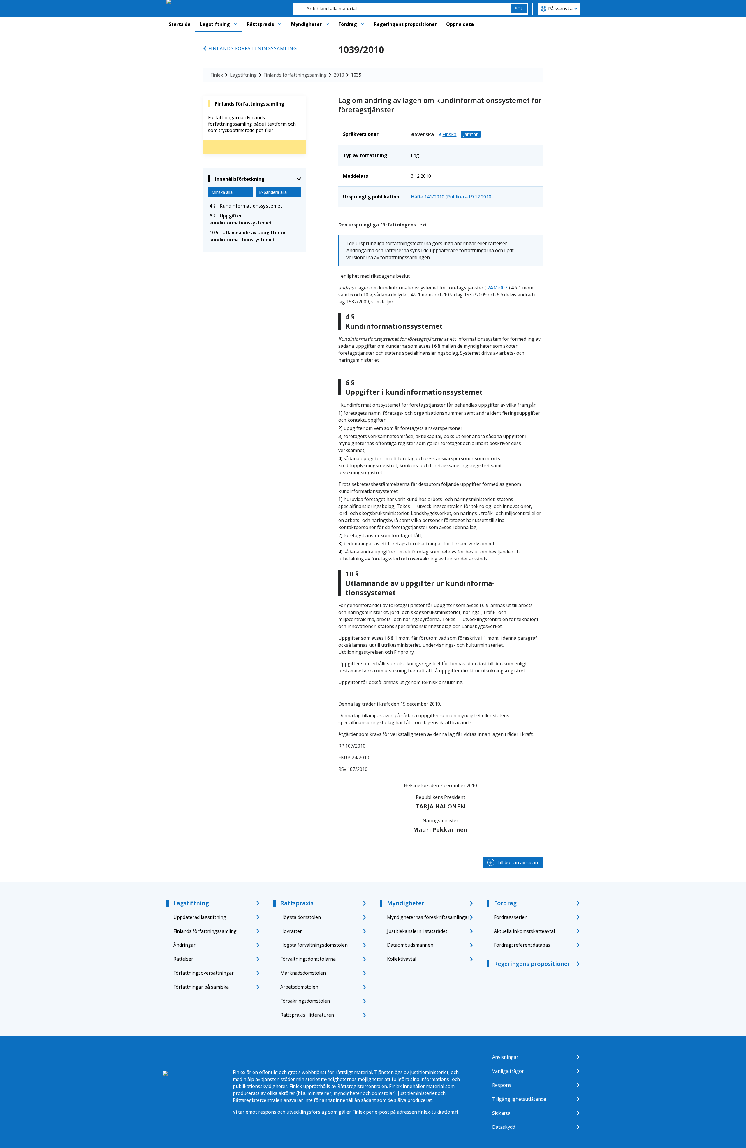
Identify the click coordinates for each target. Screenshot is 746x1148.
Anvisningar (505, 1057)
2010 (339, 75)
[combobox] (402, 9)
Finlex (216, 75)
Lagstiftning (215, 24)
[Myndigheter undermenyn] (327, 24)
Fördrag (348, 24)
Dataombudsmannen (410, 945)
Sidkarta (501, 1113)
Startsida (180, 24)
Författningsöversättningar (203, 973)
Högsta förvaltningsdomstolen (314, 945)
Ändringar (184, 945)
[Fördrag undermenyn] (362, 24)
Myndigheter (306, 24)
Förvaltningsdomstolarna (308, 959)
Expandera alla (273, 192)
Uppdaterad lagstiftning (199, 917)
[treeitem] (254, 205)
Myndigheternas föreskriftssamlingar (428, 917)
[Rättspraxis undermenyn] (279, 24)
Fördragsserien (510, 917)
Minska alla (222, 192)
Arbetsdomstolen (299, 987)
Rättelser (183, 959)
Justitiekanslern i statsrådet (417, 931)
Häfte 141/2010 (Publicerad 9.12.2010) (452, 197)
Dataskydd (503, 1127)
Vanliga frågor (508, 1071)
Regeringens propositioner (405, 24)
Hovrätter (291, 931)
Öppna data (460, 24)
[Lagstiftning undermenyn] (235, 24)
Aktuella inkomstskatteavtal (524, 931)
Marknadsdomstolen (303, 973)
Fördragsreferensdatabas (522, 945)
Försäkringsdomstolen (305, 1001)
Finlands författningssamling (252, 48)
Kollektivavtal (401, 959)
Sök (519, 9)
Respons (501, 1085)
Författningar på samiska (201, 987)
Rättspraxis (260, 24)
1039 (356, 75)
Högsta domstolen (300, 917)
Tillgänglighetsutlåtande (519, 1099)
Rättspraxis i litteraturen (307, 1015)
